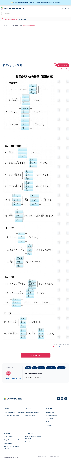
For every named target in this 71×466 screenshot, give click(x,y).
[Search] (3, 13)
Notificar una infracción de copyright (33, 437)
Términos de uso (42, 456)
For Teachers (49, 418)
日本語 (28, 368)
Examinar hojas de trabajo (11, 415)
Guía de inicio (50, 412)
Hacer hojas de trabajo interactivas (14, 412)
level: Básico (51, 368)
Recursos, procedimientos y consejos (12, 447)
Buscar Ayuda (8, 443)
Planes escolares (30, 415)
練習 (34, 368)
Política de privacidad (53, 456)
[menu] (69, 8)
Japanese (61, 368)
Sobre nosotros (8, 436)
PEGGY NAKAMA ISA (13, 378)
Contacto (28, 442)
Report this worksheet (61, 347)
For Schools (49, 425)
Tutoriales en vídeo (51, 415)
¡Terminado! (35, 355)
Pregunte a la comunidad (11, 440)
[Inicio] (12, 8)
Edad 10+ (41, 368)
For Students (50, 422)
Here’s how (56, 2)
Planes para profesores (32, 412)
